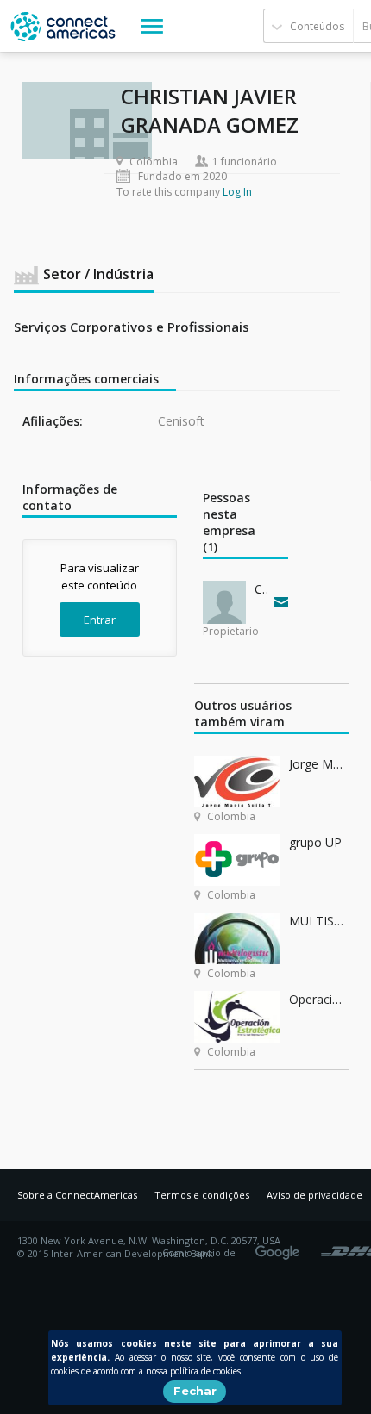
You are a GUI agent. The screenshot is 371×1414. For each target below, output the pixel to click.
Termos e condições (201, 1194)
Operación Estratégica (319, 999)
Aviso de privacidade (314, 1194)
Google (280, 1247)
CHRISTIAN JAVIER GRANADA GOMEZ (261, 589)
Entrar (100, 619)
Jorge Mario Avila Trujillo (319, 764)
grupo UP (315, 842)
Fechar (195, 1391)
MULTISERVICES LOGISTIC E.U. (319, 921)
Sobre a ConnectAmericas (77, 1194)
